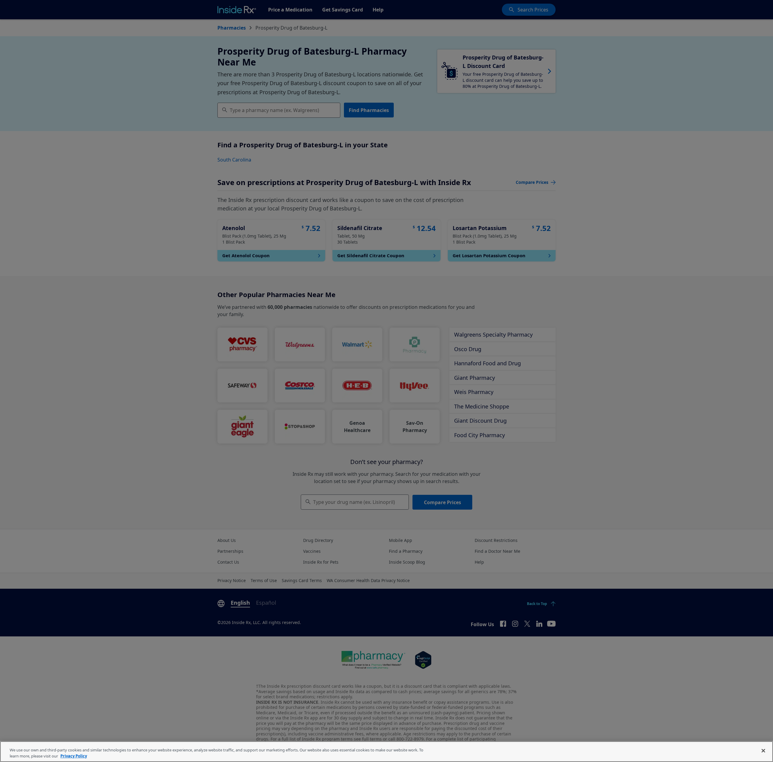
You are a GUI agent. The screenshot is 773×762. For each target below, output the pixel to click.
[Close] (763, 750)
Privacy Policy (73, 755)
